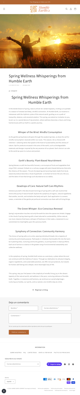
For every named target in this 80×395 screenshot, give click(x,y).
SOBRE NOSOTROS (15, 352)
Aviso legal (72, 390)
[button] (4, 9)
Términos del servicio (69, 388)
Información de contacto (61, 390)
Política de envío (48, 390)
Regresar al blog (41, 290)
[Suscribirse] (38, 364)
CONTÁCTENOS (32, 352)
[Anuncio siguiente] (76, 2)
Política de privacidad (56, 388)
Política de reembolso (43, 388)
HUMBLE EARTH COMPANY (18, 388)
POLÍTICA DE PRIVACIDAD (62, 352)
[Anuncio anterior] (4, 2)
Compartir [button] (14, 91)
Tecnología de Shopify (30, 388)
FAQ (24, 352)
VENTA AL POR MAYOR (45, 352)
